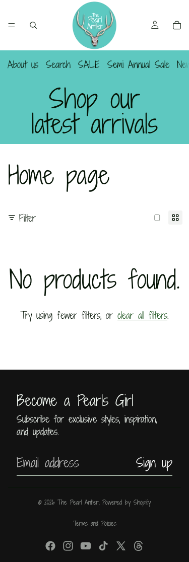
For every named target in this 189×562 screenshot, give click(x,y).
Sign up (154, 462)
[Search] (33, 25)
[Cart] (177, 25)
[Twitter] (121, 546)
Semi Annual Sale (138, 64)
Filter (27, 218)
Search (58, 64)
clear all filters (142, 315)
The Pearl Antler (78, 502)
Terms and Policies (94, 523)
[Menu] (11, 25)
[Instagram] (68, 546)
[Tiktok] (103, 546)
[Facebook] (50, 546)
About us (23, 64)
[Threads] (139, 546)
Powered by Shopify (126, 502)
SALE (89, 64)
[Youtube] (86, 546)
